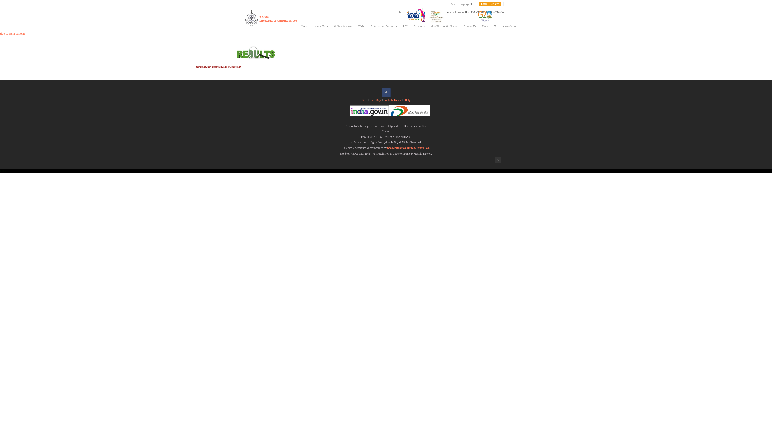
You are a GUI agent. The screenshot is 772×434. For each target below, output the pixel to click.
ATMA (361, 26)
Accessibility (509, 26)
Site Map (376, 100)
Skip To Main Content (12, 33)
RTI (405, 26)
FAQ (364, 100)
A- (400, 12)
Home (304, 26)
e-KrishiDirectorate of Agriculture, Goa (278, 19)
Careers (418, 26)
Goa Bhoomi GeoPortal (444, 26)
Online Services (343, 26)
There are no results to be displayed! (218, 67)
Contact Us (470, 26)
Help (485, 26)
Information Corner (382, 26)
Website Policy (393, 100)
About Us (319, 26)
